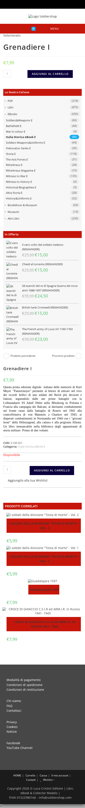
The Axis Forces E (17, 159)
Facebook (13, 743)
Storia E (11, 154)
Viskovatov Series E (18, 148)
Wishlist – (48, 780)
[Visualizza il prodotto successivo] (79, 356)
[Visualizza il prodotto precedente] (6, 356)
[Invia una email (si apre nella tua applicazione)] (51, 4)
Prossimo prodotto (63, 356)
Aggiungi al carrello (50, 74)
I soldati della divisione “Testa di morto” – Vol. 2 (44, 525)
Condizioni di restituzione (25, 690)
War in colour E (15, 131)
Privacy (12, 722)
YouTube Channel (19, 748)
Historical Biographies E (21, 187)
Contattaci (14, 710)
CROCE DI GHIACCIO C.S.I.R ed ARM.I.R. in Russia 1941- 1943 (44, 624)
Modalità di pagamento (24, 680)
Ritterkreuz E (14, 165)
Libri (10, 107)
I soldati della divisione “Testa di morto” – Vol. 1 (44, 558)
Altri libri (13, 218)
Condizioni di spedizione (24, 685)
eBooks (12, 114)
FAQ (9, 706)
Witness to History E (19, 182)
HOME (17, 775)
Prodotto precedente (23, 356)
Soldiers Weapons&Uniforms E (25, 143)
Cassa (43, 775)
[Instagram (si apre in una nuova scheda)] (40, 4)
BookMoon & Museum (22, 205)
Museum (13, 212)
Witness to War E (17, 176)
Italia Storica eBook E (21, 137)
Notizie (12, 731)
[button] (25, 481)
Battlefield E (13, 126)
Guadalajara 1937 (44, 590)
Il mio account (59, 775)
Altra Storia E (14, 193)
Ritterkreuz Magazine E (21, 170)
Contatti (31, 780)
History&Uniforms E (19, 198)
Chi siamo (14, 701)
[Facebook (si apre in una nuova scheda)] (34, 4)
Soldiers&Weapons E (19, 120)
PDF (10, 101)
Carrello (30, 775)
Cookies (12, 727)
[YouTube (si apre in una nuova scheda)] (46, 4)
